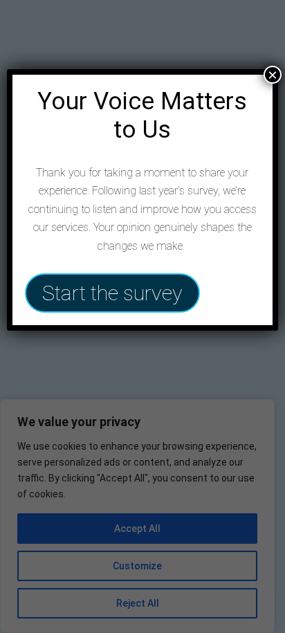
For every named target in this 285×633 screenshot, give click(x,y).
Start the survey (112, 293)
